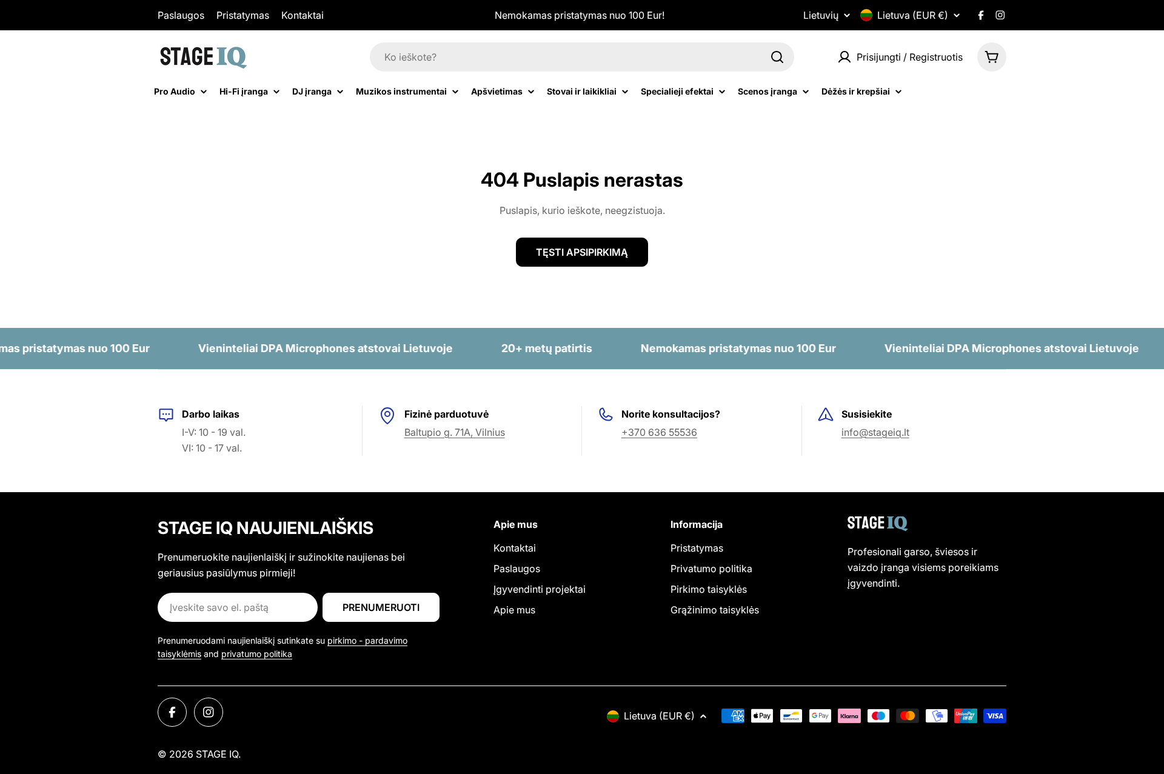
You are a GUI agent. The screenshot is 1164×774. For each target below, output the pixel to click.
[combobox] (582, 57)
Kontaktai (302, 15)
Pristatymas (242, 15)
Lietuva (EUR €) (912, 15)
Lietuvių (820, 15)
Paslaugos (181, 15)
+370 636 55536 (659, 432)
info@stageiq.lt (875, 432)
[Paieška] (777, 57)
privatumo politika (256, 654)
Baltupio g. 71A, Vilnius (454, 432)
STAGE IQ (217, 754)
